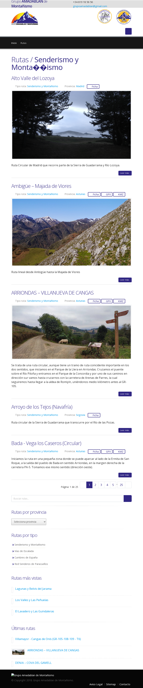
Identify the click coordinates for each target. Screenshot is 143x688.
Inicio (14, 43)
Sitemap (111, 684)
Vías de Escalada (24, 551)
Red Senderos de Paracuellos (31, 564)
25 (121, 485)
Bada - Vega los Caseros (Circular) (46, 443)
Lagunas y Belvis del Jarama (33, 589)
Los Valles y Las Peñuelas (31, 600)
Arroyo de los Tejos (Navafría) (41, 406)
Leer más (125, 173)
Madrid (80, 86)
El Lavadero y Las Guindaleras (34, 611)
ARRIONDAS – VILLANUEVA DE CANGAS (52, 292)
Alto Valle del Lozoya (32, 78)
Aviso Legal (96, 684)
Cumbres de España (25, 557)
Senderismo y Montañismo (42, 86)
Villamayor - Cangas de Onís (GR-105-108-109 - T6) (48, 639)
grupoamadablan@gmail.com (90, 6)
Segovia (80, 415)
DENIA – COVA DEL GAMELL (33, 663)
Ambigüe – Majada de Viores (41, 185)
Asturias (80, 194)
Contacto (124, 684)
